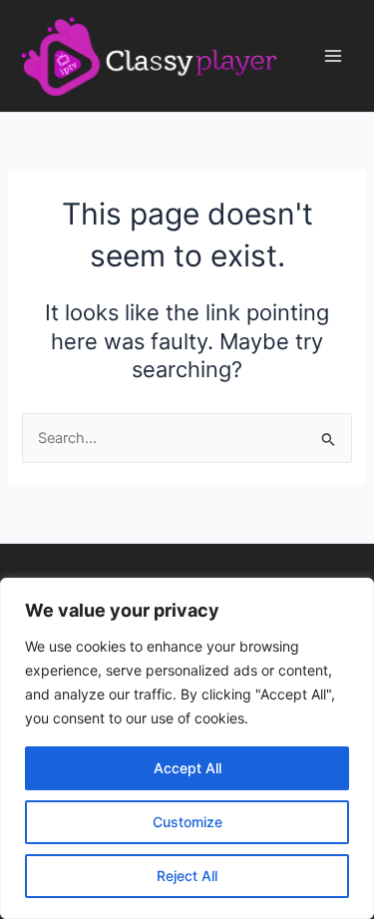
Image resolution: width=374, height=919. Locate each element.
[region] (187, 748)
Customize (187, 821)
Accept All (187, 767)
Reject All (187, 875)
